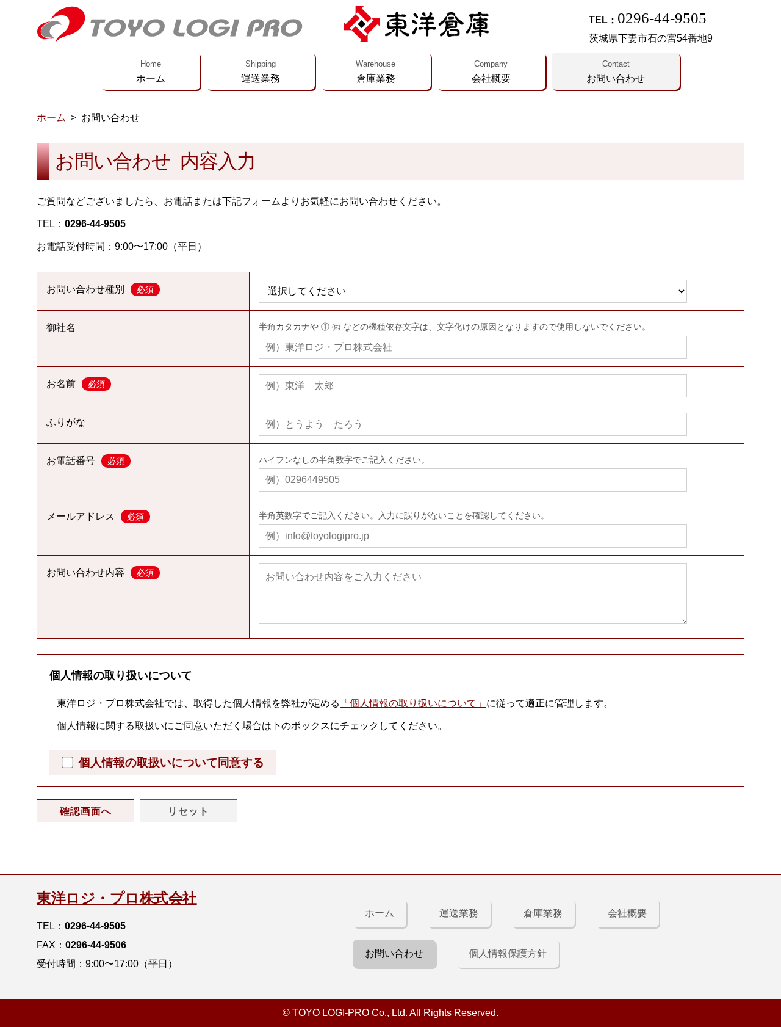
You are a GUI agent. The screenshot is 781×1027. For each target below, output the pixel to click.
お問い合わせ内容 (100, 572)
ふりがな (65, 422)
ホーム (150, 71)
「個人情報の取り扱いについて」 (413, 703)
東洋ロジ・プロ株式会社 (117, 898)
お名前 (75, 384)
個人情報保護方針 (508, 953)
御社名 (61, 327)
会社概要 (491, 71)
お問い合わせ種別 (100, 289)
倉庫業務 (375, 71)
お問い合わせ (615, 71)
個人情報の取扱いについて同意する (171, 762)
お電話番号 (85, 460)
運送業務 (260, 71)
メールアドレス (95, 516)
